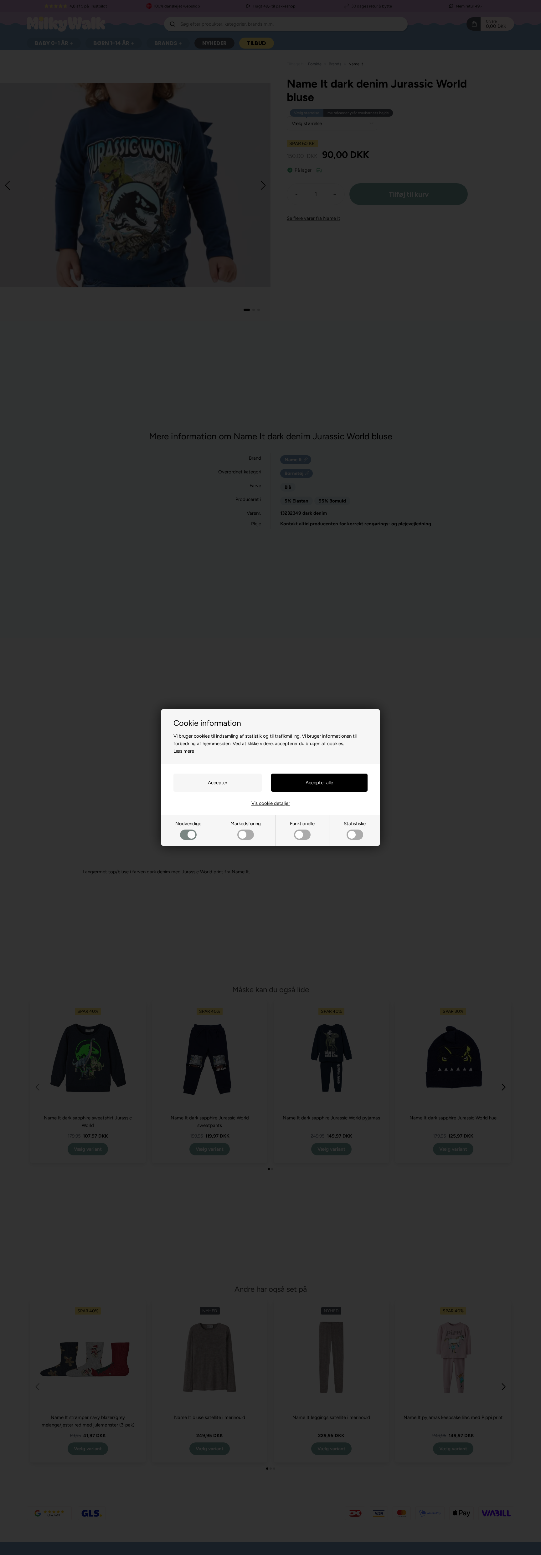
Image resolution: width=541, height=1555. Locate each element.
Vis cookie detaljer (270, 803)
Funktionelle (302, 823)
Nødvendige (188, 823)
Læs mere (183, 751)
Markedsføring (245, 823)
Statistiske (355, 823)
